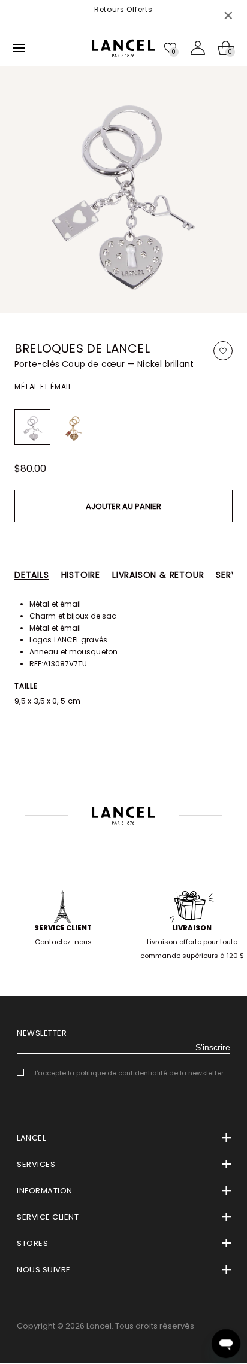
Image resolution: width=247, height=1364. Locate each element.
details (31, 575)
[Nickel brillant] (32, 427)
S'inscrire (212, 1047)
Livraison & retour (158, 575)
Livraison (192, 928)
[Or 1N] (73, 427)
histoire (80, 575)
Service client (63, 928)
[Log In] (198, 48)
